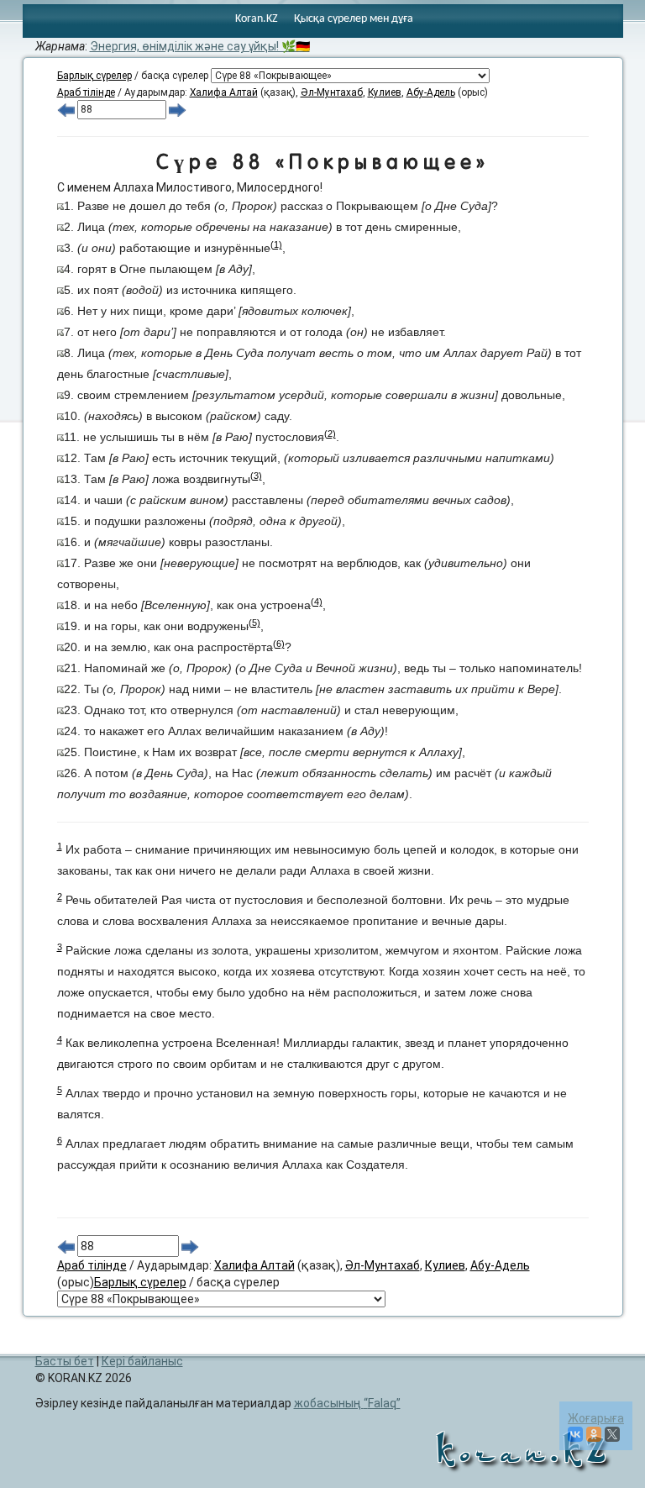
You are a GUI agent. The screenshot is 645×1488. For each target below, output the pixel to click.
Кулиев (384, 92)
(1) (276, 244)
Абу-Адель (430, 92)
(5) (254, 623)
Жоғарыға (596, 1418)
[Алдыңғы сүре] (66, 109)
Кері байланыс (142, 1361)
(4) (316, 602)
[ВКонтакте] (575, 1434)
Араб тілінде (86, 92)
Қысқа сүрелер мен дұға (353, 19)
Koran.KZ (256, 19)
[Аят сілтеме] (60, 206)
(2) (330, 434)
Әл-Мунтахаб (332, 92)
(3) (256, 476)
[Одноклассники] (593, 1434)
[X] (612, 1434)
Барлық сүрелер (94, 75)
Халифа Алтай (224, 92)
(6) (279, 644)
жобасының (345, 1403)
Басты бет (64, 1361)
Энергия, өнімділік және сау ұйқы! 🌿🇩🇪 (200, 46)
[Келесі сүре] (177, 109)
